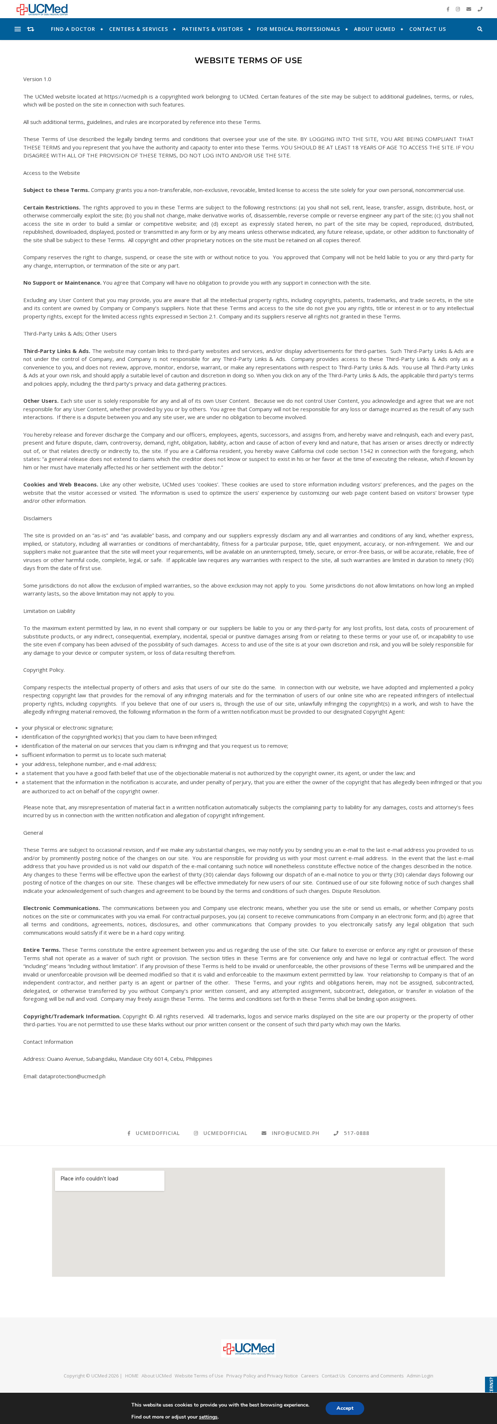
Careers (310, 1375)
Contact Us (427, 28)
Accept (345, 1408)
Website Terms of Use (199, 1375)
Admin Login (420, 1375)
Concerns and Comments (376, 1375)
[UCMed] (248, 1348)
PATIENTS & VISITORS (212, 28)
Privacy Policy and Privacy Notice (262, 1375)
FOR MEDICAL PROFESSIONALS (298, 28)
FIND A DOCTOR (73, 28)
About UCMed (374, 28)
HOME (132, 1375)
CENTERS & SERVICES (138, 28)
